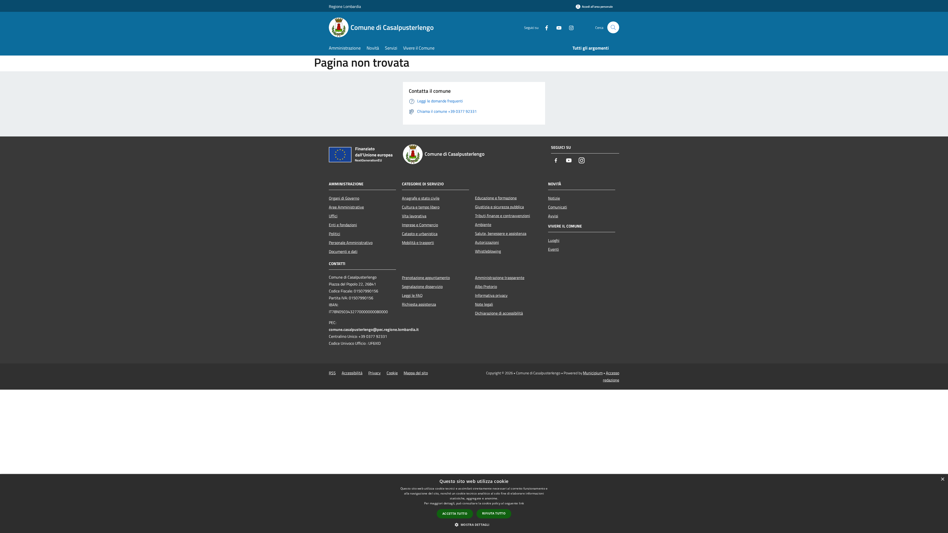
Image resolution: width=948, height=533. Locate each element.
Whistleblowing (488, 251)
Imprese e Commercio (420, 225)
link (521, 503)
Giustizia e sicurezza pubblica (499, 207)
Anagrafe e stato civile (420, 198)
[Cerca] (613, 27)
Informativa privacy (491, 295)
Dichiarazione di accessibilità (499, 313)
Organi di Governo (344, 198)
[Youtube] (557, 27)
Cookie (392, 373)
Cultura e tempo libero (420, 207)
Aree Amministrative (346, 207)
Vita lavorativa (414, 216)
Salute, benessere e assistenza (500, 233)
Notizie (554, 198)
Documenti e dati (343, 251)
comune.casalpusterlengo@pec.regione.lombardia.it (374, 329)
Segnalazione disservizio (422, 286)
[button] (473, 524)
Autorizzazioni (487, 242)
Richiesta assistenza (419, 304)
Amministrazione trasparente (499, 278)
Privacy (374, 373)
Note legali (484, 304)
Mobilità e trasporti (418, 243)
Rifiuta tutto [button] (494, 513)
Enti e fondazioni (343, 225)
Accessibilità (352, 373)
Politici (334, 234)
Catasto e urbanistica (419, 234)
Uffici (333, 216)
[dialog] (474, 503)
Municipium (593, 373)
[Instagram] (569, 27)
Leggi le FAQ (412, 295)
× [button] (942, 479)
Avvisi (553, 216)
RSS (332, 373)
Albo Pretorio (486, 286)
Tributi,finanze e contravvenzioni (502, 216)
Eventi (553, 249)
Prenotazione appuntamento (426, 278)
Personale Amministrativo (351, 243)
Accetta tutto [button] (454, 514)
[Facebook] (545, 27)
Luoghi (553, 240)
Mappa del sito (416, 373)
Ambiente (483, 225)
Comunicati (557, 207)
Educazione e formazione (496, 198)
